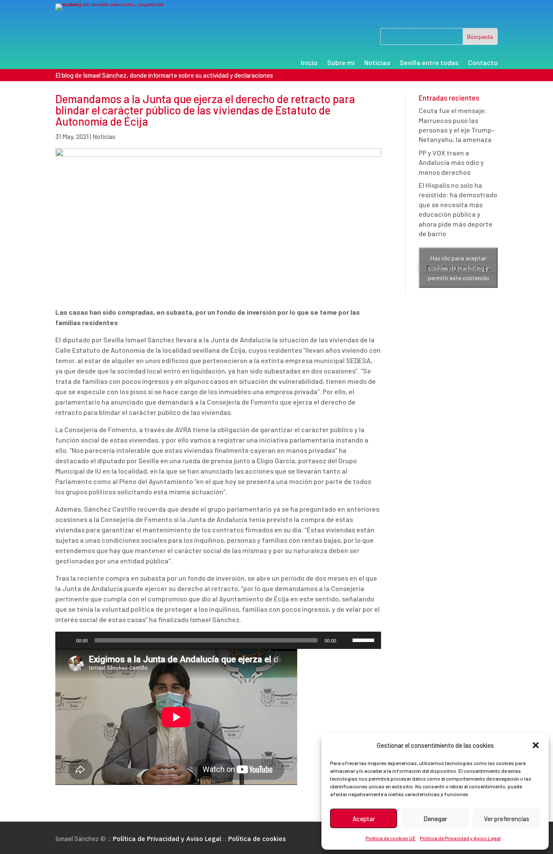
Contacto (483, 63)
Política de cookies (257, 839)
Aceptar (364, 818)
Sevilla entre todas (429, 63)
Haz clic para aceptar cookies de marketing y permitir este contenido (458, 267)
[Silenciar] (345, 640)
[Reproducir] (66, 640)
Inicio (309, 63)
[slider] (365, 639)
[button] (535, 745)
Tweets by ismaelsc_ (458, 267)
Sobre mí (341, 63)
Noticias (377, 63)
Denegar (435, 818)
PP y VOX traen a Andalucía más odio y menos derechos (451, 162)
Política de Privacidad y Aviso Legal (460, 838)
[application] (218, 640)
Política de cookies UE (390, 838)
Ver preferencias (506, 818)
